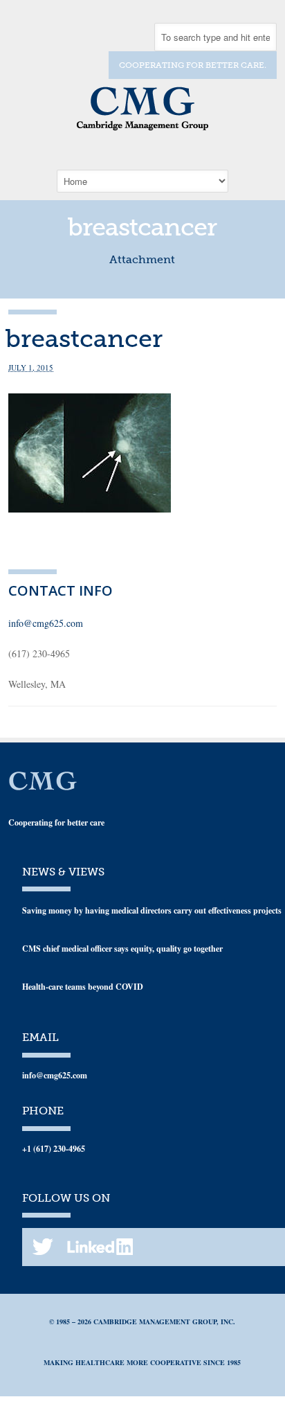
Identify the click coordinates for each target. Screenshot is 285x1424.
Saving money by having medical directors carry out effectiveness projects (152, 910)
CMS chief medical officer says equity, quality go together (122, 948)
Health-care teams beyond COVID (82, 987)
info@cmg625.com (45, 623)
